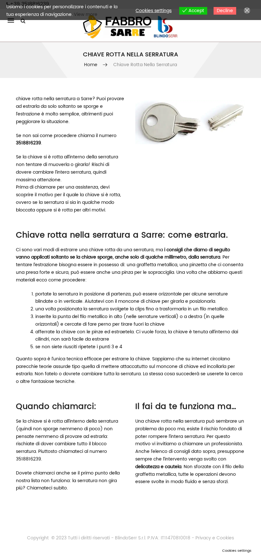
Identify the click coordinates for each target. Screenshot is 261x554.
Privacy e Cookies (214, 538)
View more (85, 14)
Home (91, 64)
